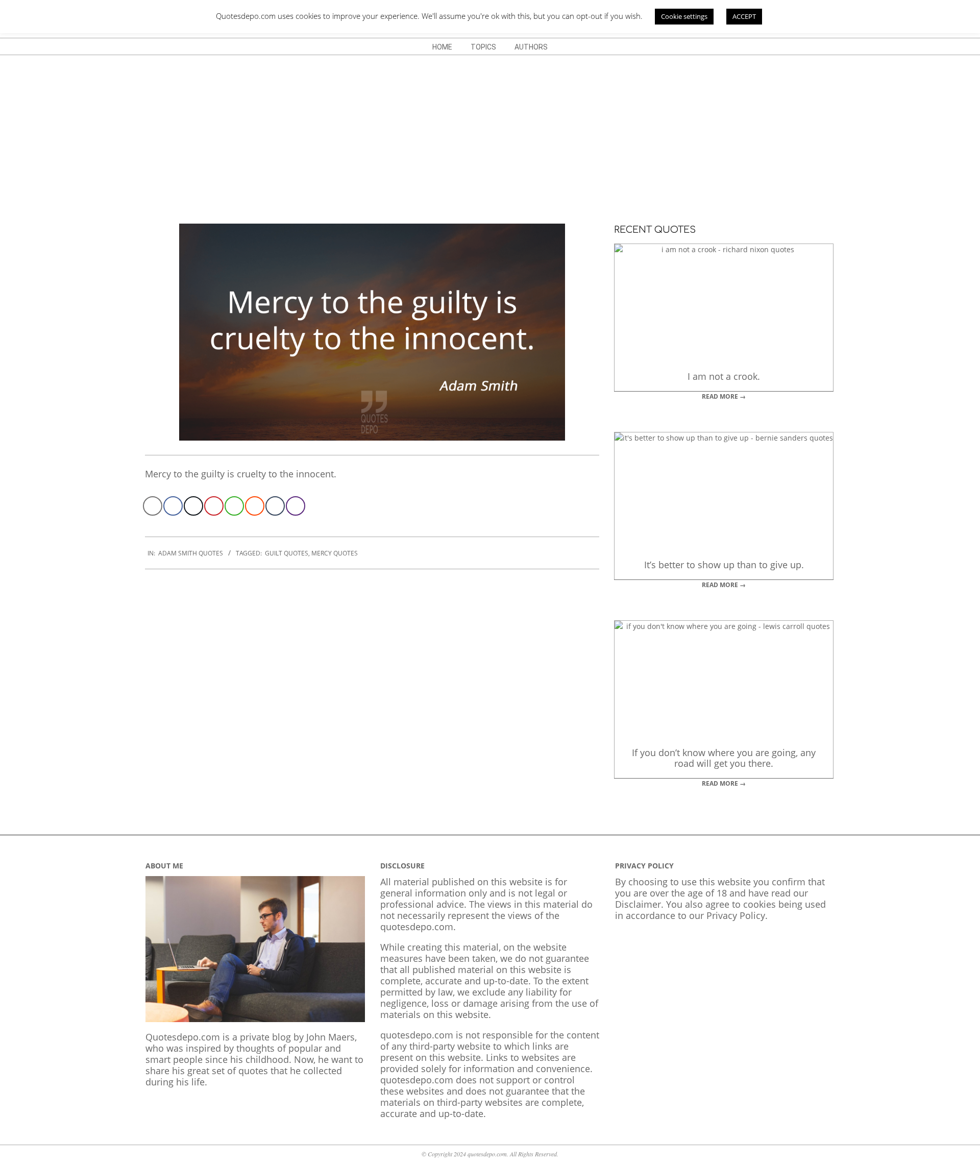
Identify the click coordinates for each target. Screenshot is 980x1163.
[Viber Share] (295, 506)
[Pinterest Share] (214, 506)
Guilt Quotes (286, 553)
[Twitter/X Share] (193, 506)
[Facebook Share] (173, 506)
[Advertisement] (490, 131)
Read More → (724, 396)
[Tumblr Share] (275, 506)
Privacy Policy (735, 915)
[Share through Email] (152, 506)
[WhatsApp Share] (234, 506)
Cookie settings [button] (684, 16)
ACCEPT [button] (744, 16)
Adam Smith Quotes (190, 553)
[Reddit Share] (254, 506)
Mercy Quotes (334, 553)
